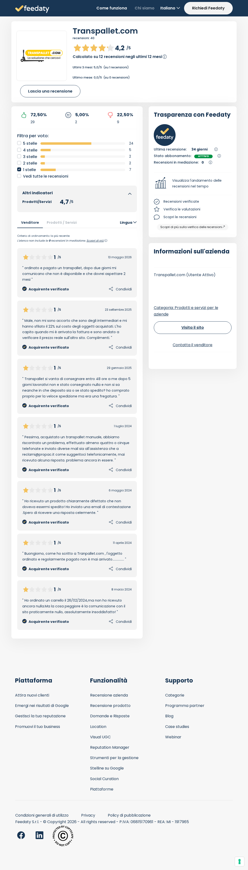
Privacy (88, 815)
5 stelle (30, 143)
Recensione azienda (109, 695)
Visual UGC (100, 737)
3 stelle (30, 156)
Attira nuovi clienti (32, 695)
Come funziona (111, 8)
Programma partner (184, 705)
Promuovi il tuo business (37, 726)
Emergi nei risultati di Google (42, 705)
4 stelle (30, 150)
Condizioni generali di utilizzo (42, 815)
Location (98, 726)
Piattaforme (101, 789)
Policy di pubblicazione (129, 815)
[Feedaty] (32, 9)
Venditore (30, 222)
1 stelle (29, 170)
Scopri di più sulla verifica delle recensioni (191, 227)
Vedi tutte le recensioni (45, 176)
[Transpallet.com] (42, 56)
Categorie (174, 695)
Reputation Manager (109, 747)
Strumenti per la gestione (114, 758)
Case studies (177, 726)
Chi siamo (145, 8)
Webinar (173, 737)
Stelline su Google (107, 768)
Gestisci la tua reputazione (40, 716)
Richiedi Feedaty (208, 8)
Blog (169, 716)
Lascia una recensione (50, 91)
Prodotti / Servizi (62, 222)
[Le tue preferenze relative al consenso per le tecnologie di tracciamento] (239, 861)
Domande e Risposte (110, 716)
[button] (193, 183)
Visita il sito (192, 327)
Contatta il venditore (192, 345)
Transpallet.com (105, 30)
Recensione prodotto (110, 705)
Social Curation (104, 779)
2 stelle (30, 163)
